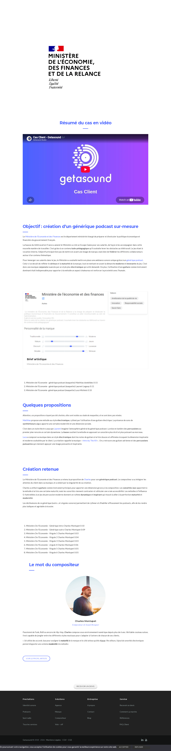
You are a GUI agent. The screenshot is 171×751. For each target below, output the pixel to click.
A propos (91, 705)
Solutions (118, 6)
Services (67, 6)
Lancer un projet (138, 6)
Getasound (27, 740)
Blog (89, 718)
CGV (64, 740)
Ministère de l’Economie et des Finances (43, 236)
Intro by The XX (90, 440)
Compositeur (60, 718)
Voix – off (59, 724)
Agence (58, 705)
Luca (25, 437)
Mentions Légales (53, 740)
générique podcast (135, 260)
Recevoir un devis (127, 705)
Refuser (139, 747)
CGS (70, 740)
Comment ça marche (128, 712)
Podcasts (27, 712)
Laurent (57, 428)
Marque (58, 712)
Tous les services (30, 724)
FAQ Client (124, 724)
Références (103, 6)
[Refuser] (147, 747)
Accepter (123, 747)
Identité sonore (29, 705)
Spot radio (27, 718)
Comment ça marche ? (86, 6)
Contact (90, 712)
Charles (87, 479)
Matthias (27, 420)
